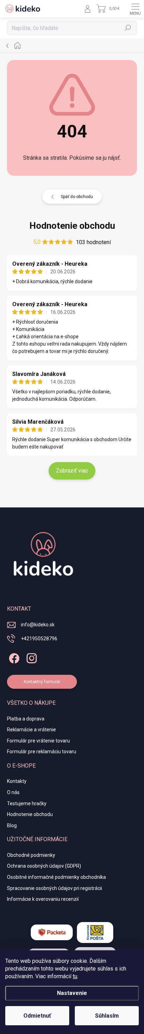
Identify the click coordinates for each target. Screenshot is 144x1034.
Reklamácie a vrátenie (31, 729)
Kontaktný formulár (42, 681)
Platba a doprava (25, 719)
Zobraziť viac (72, 470)
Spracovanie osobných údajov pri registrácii (54, 888)
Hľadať (128, 27)
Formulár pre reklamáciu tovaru (41, 751)
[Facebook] (13, 657)
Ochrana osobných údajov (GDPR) (44, 866)
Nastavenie (72, 993)
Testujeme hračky (26, 803)
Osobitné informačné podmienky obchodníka (56, 877)
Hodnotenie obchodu (72, 225)
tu (75, 976)
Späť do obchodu (77, 196)
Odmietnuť (37, 1015)
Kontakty (17, 781)
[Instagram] (30, 657)
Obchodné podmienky (31, 855)
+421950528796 (39, 638)
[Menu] (135, 8)
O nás (13, 792)
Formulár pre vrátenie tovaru (38, 741)
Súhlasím (107, 1015)
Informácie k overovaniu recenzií (43, 899)
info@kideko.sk (38, 624)
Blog (12, 825)
